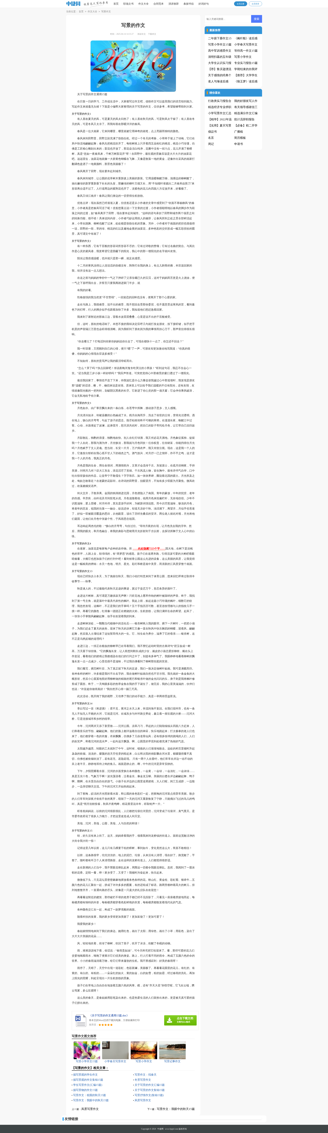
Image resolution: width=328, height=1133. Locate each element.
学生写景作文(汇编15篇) (87, 1084)
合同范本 (158, 3)
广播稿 (238, 131)
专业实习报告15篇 (246, 63)
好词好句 (204, 3)
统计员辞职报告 (244, 119)
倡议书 (212, 131)
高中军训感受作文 (219, 50)
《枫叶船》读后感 (245, 38)
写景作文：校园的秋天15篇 (89, 1095)
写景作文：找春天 (145, 1074)
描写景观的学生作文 (85, 1074)
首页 (116, 3)
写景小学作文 (243, 56)
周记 (211, 144)
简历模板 (240, 137)
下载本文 (152, 34)
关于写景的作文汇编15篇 (150, 1084)
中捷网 (160, 1129)
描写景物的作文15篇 (85, 1090)
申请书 (238, 144)
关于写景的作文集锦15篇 (150, 1090)
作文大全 (143, 3)
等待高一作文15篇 (246, 50)
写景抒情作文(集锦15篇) (149, 1095)
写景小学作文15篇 (219, 44)
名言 (211, 137)
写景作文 (106, 11)
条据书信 (188, 3)
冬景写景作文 (143, 1079)
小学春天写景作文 (245, 44)
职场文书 (128, 3)
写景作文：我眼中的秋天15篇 (91, 1100)
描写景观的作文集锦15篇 (88, 1079)
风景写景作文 (143, 1100)
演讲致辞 (173, 3)
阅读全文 (142, 34)
